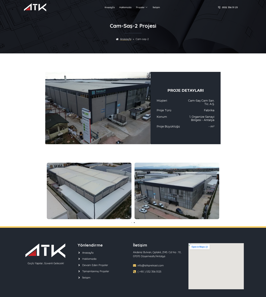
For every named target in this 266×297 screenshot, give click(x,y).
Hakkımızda (125, 7)
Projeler (140, 7)
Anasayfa (110, 7)
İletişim (156, 7)
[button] (131, 222)
